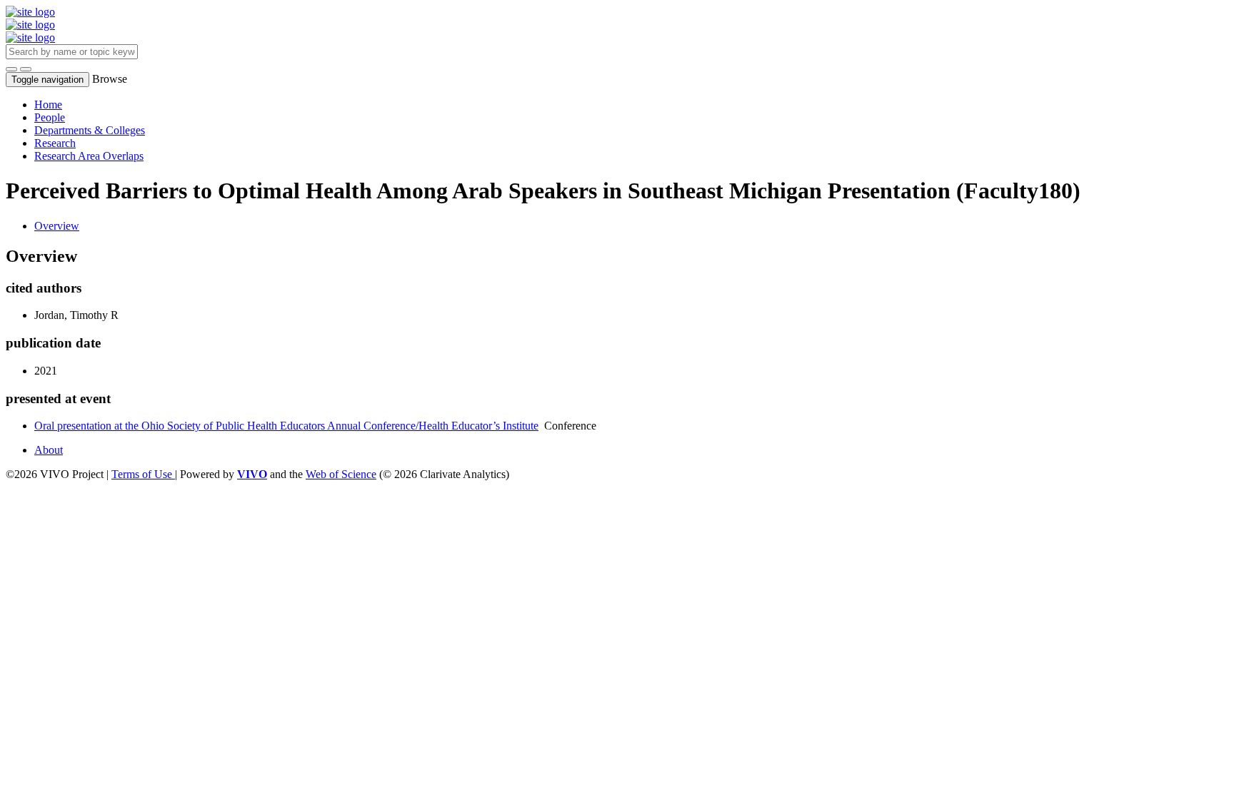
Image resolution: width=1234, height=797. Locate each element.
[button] (11, 69)
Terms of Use (143, 474)
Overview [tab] (56, 226)
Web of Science (341, 474)
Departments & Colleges (89, 130)
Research (55, 143)
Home (48, 104)
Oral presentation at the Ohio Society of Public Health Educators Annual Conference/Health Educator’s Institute (286, 426)
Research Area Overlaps (89, 156)
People (49, 117)
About (48, 450)
